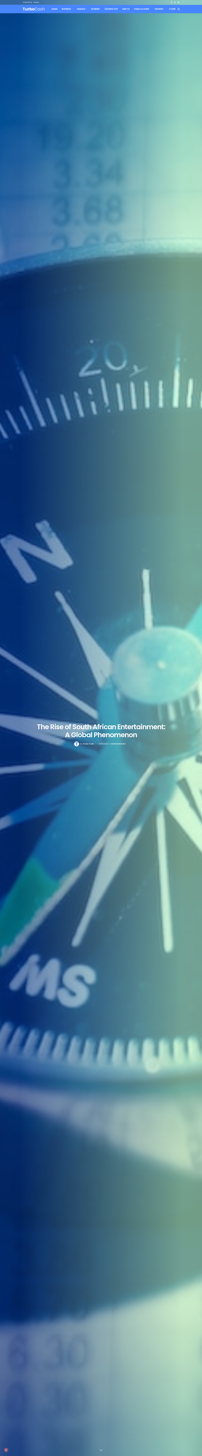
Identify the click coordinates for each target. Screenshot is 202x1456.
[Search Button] (179, 9)
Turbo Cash (88, 743)
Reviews (159, 9)
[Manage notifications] (6, 1450)
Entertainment (119, 743)
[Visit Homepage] (34, 9)
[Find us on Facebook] (171, 2)
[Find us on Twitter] (175, 2)
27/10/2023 (103, 743)
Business (66, 9)
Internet (95, 9)
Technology (111, 9)
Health (126, 9)
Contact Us (27, 2)
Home (36, 2)
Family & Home (141, 9)
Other (172, 9)
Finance (81, 9)
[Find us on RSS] (178, 2)
